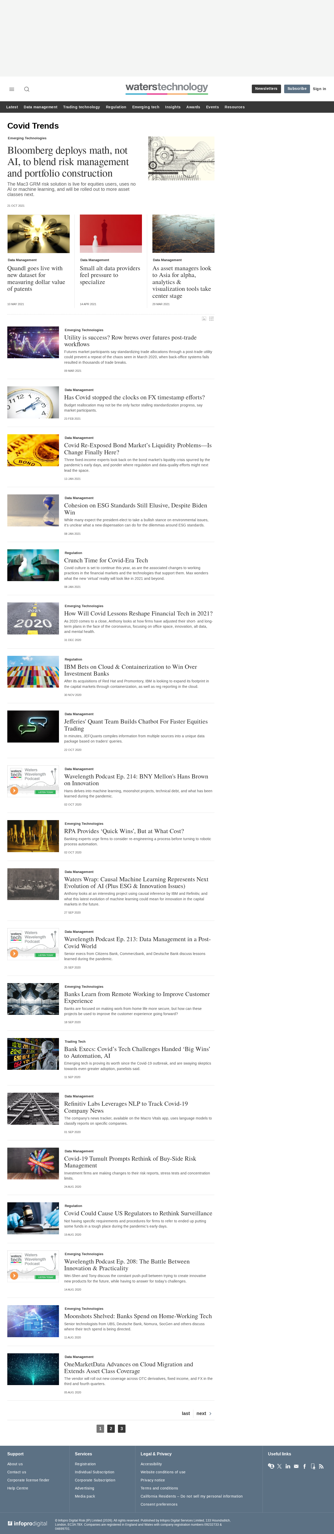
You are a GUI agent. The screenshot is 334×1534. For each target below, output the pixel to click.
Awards (193, 107)
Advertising (84, 1488)
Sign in (319, 89)
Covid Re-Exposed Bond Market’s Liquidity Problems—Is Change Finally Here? (138, 448)
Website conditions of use (163, 1472)
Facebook (304, 1466)
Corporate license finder (28, 1480)
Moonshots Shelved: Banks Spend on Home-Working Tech (138, 1315)
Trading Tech (75, 1041)
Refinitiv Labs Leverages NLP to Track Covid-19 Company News (126, 1107)
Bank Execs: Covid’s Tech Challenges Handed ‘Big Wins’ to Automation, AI (137, 1052)
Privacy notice (153, 1480)
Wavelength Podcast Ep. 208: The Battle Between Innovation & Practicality (127, 1265)
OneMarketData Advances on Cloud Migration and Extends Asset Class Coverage (128, 1367)
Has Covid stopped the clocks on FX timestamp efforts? (134, 397)
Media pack (85, 1496)
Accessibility (151, 1464)
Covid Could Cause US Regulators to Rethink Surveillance (138, 1213)
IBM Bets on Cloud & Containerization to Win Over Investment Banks (130, 670)
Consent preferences (159, 1504)
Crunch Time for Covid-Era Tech (106, 560)
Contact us (16, 1472)
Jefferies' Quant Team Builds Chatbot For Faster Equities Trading (136, 725)
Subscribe (297, 88)
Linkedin (288, 1466)
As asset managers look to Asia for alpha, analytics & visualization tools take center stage (181, 282)
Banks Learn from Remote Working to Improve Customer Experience (137, 997)
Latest (12, 107)
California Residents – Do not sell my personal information (192, 1496)
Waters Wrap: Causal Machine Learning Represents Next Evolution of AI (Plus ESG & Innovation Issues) (136, 882)
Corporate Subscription (95, 1480)
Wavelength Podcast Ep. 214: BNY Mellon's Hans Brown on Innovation (136, 780)
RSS (321, 1466)
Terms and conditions (159, 1488)
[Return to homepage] (167, 94)
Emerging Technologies (27, 138)
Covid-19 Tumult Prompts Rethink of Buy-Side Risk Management (130, 1162)
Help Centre (17, 1488)
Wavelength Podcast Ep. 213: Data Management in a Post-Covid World (137, 942)
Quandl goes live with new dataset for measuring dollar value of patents (36, 278)
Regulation (116, 107)
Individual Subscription (95, 1472)
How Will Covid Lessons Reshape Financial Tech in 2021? (138, 613)
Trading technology (81, 107)
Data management (40, 107)
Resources (235, 107)
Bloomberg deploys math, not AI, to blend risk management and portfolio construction (68, 161)
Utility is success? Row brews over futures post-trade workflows (130, 341)
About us (15, 1464)
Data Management (22, 260)
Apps (313, 1466)
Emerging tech (145, 107)
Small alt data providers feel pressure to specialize (110, 275)
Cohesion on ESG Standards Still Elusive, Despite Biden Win (135, 508)
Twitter (279, 1466)
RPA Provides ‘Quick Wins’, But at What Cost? (124, 830)
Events (212, 107)
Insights (173, 107)
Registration (85, 1464)
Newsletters (266, 88)
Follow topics (271, 1466)
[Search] (27, 89)
